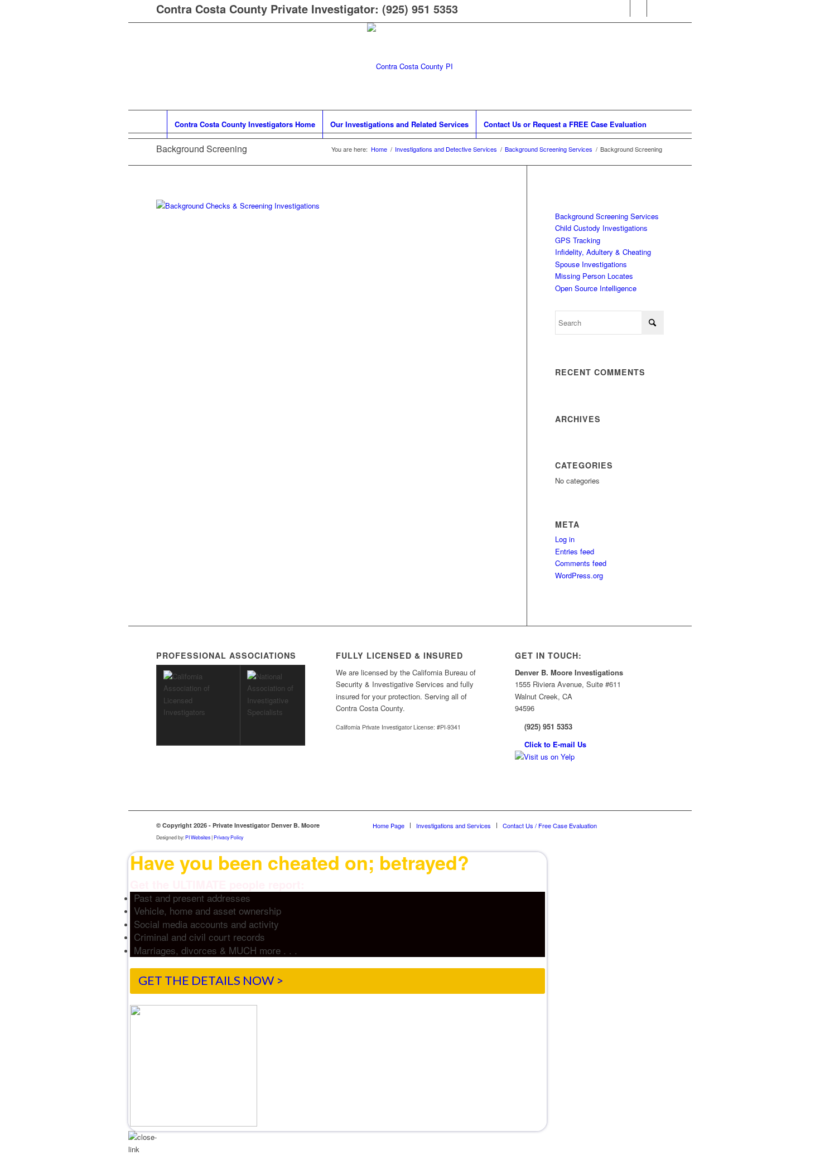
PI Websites (197, 837)
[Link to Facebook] (622, 8)
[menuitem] (244, 124)
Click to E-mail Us (555, 744)
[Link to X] (655, 8)
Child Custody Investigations (601, 228)
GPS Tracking (577, 240)
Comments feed (580, 563)
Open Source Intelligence (595, 288)
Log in (565, 539)
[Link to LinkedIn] (638, 8)
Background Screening (201, 148)
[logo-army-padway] (410, 66)
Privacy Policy (228, 837)
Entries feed (574, 551)
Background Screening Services (607, 216)
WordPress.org (579, 575)
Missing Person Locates (594, 275)
